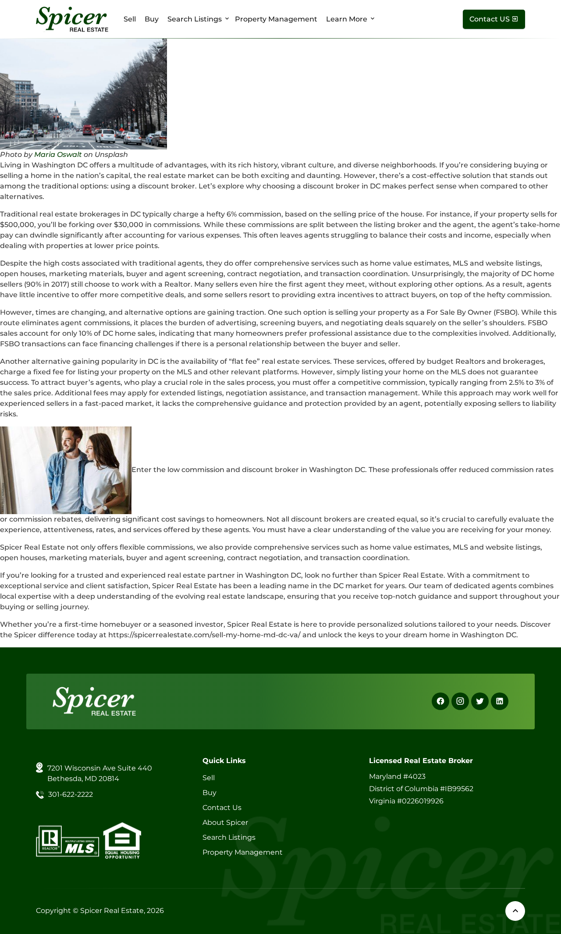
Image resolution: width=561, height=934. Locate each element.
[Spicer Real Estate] (72, 18)
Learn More (346, 19)
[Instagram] (460, 701)
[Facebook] (440, 701)
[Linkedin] (499, 701)
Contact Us (221, 807)
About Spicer (225, 822)
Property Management (276, 19)
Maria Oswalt (58, 154)
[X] (480, 701)
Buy (152, 19)
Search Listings (194, 19)
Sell (130, 19)
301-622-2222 (70, 794)
